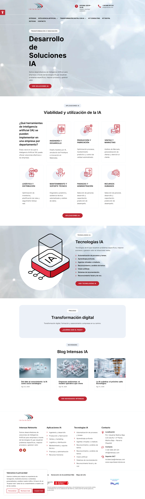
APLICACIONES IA (72, 215)
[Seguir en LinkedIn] (20, 450)
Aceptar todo (38, 491)
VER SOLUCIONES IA (40, 86)
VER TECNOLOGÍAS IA (87, 283)
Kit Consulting (94, 18)
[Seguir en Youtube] (24, 450)
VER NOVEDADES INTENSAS (72, 399)
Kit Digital (106, 18)
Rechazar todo (25, 491)
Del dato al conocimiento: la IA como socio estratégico (34, 382)
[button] (2, 12)
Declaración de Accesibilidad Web (62, 475)
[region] (25, 482)
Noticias (32, 21)
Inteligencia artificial (47, 18)
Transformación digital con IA (72, 18)
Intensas (32, 18)
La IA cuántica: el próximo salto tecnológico (109, 382)
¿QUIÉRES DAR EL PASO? (72, 330)
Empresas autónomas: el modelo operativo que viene (71, 382)
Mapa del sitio (81, 475)
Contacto (42, 21)
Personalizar (12, 491)
